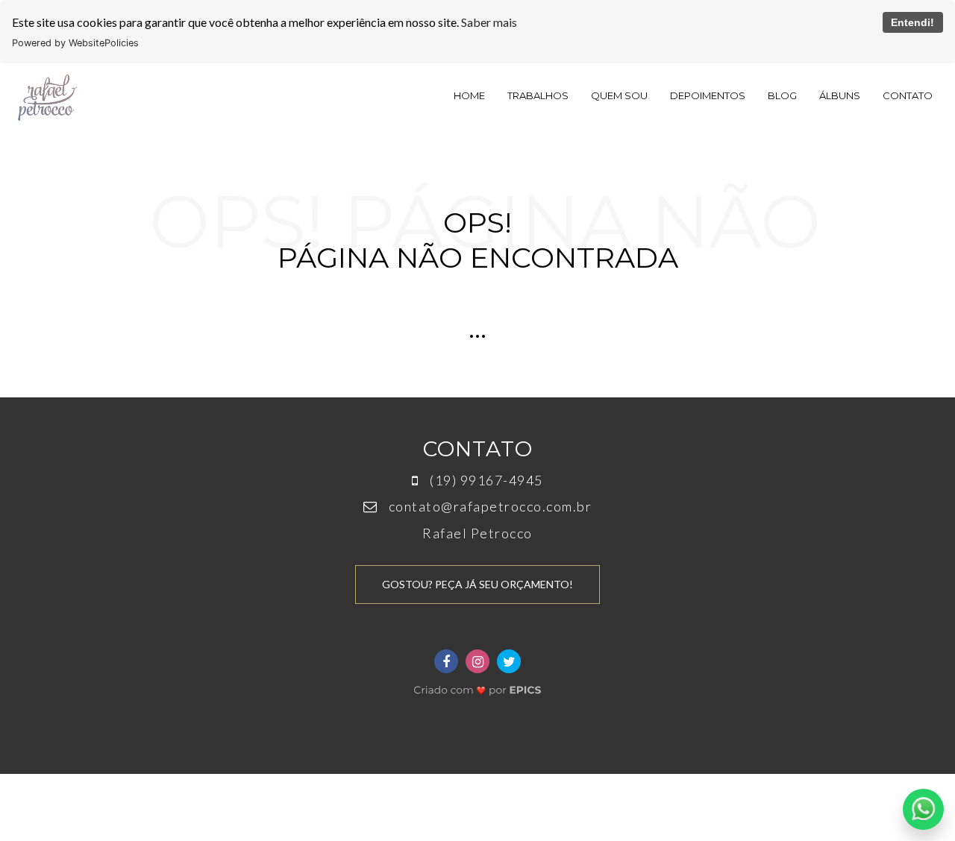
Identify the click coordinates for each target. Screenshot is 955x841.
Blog (782, 95)
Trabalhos (538, 95)
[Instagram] (477, 661)
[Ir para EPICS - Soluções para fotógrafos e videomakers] (478, 686)
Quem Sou (619, 95)
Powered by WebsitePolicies (75, 42)
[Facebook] (446, 661)
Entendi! (912, 22)
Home (469, 95)
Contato (908, 95)
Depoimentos (707, 95)
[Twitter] (509, 661)
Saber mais (489, 22)
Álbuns (839, 95)
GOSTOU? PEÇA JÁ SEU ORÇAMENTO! (477, 584)
